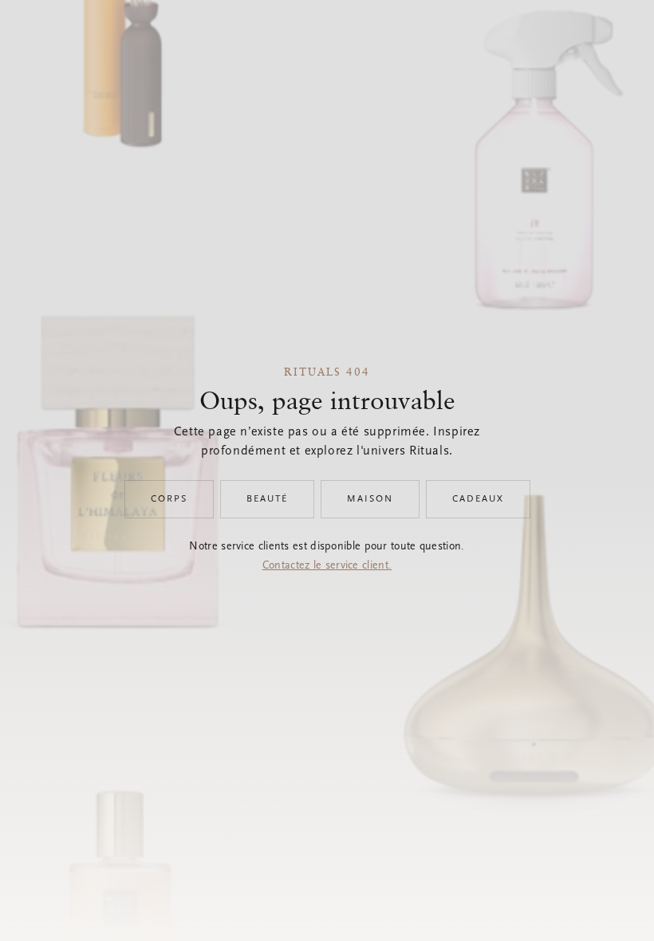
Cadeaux (478, 499)
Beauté (267, 499)
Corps (169, 499)
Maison (370, 499)
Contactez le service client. (327, 566)
